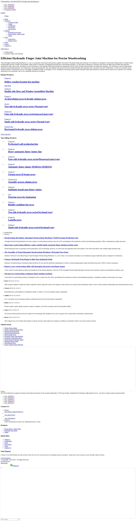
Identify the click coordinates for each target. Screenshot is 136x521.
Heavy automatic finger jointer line (25, 151)
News (6, 37)
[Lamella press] (11, 217)
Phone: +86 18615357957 (13, 1)
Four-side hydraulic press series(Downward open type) (34, 159)
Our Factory (11, 27)
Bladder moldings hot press (21, 204)
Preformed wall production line (23, 144)
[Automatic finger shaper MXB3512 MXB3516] (11, 164)
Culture (10, 24)
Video (6, 42)
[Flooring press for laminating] (9, 194)
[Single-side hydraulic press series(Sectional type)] (11, 225)
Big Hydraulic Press (10, 335)
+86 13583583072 (9, 418)
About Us (7, 21)
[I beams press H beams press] (11, 172)
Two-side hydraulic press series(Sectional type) (30, 212)
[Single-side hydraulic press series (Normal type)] (7, 119)
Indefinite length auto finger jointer (25, 189)
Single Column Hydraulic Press (13, 330)
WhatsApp (15, 466)
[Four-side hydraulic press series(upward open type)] (8, 111)
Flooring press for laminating (22, 197)
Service (6, 44)
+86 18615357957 (9, 415)
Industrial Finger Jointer (11, 341)
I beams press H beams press (21, 174)
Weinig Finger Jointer (10, 328)
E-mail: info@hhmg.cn (32, 1)
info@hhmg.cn (8, 412)
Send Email (4, 463)
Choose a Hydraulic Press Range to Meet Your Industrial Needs (28, 259)
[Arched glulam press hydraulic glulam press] (7, 96)
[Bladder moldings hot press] (11, 202)
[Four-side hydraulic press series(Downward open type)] (11, 157)
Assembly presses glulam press (22, 182)
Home (6, 19)
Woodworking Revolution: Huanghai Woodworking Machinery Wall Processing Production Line (41, 238)
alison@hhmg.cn (18, 412)
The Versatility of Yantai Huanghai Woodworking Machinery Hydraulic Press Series (36, 252)
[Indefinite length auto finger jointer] (11, 187)
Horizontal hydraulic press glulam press (23, 129)
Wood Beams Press (10, 343)
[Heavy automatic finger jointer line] (11, 149)
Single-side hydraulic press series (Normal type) (27, 121)
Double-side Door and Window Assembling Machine (29, 91)
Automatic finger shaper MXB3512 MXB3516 (30, 167)
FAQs (6, 443)
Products (7, 31)
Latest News (11, 39)
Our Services (12, 29)
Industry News (12, 41)
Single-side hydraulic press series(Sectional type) (31, 227)
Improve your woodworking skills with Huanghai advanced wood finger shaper (34, 266)
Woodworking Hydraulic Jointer (13, 340)
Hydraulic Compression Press (13, 338)
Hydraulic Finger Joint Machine (13, 336)
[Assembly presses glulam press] (12, 179)
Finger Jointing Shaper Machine (13, 345)
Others (10, 36)
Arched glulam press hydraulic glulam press (25, 99)
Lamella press (14, 220)
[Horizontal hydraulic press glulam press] (8, 127)
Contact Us (7, 46)
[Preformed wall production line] (11, 141)
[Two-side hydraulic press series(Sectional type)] (11, 210)
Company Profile (13, 22)
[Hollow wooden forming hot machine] (7, 78)
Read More (7, 85)
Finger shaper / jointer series (16, 34)
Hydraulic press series (14, 32)
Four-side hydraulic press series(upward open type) (28, 114)
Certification (11, 26)
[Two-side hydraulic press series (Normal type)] (6, 104)
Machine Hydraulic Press (11, 331)
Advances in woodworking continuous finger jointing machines (28, 274)
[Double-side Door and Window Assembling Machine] (7, 89)
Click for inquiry (6, 458)
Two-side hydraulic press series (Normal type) (26, 106)
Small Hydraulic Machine (11, 333)
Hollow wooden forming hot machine (22, 82)
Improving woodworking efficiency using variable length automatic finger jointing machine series (41, 245)
